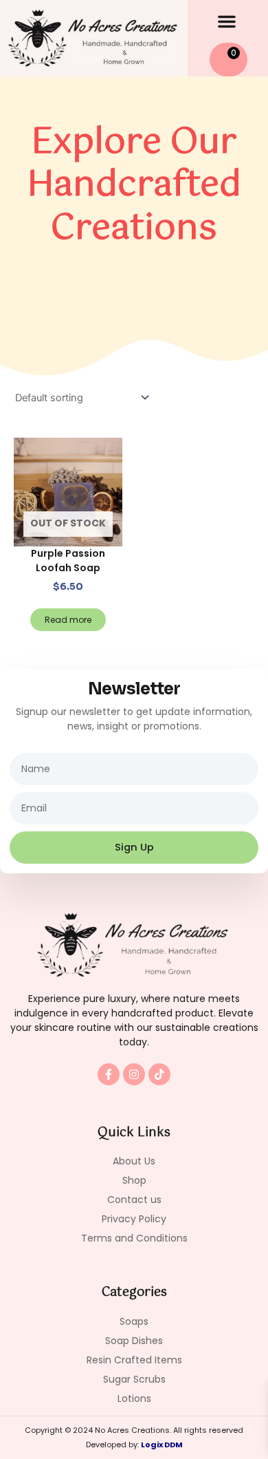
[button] (226, 21)
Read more (68, 620)
